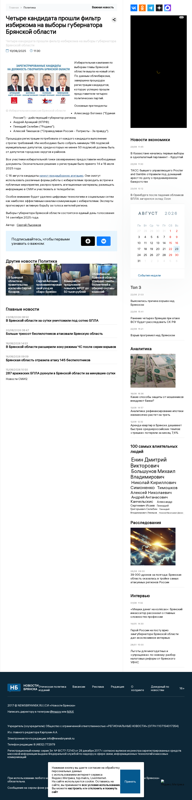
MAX (70, 711)
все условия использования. (101, 785)
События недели (149, 275)
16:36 (141, 393)
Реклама (98, 686)
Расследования (145, 522)
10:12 (140, 188)
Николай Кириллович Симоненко (153, 485)
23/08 (133, 146)
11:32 (140, 602)
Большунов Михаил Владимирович (152, 474)
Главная (14, 7)
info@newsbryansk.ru (60, 738)
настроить (75, 788)
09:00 (141, 571)
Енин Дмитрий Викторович (148, 462)
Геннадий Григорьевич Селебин (149, 507)
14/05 (133, 623)
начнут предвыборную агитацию (61, 175)
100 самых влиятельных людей (153, 449)
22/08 (133, 294)
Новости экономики (150, 139)
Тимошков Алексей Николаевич (154, 490)
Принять (130, 781)
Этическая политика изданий (52, 688)
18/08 (133, 393)
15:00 (141, 644)
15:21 (140, 328)
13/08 (133, 407)
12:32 (140, 421)
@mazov (55, 711)
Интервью (140, 595)
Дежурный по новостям (160, 688)
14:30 (141, 623)
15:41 (140, 311)
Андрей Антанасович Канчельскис (149, 499)
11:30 (140, 164)
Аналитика (141, 348)
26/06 (133, 571)
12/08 (133, 421)
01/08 (133, 602)
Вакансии (78, 686)
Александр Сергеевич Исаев (151, 503)
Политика (30, 7)
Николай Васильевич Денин (171, 513)
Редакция (117, 686)
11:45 (140, 146)
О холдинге (137, 688)
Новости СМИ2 (17, 379)
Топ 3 (135, 287)
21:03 (141, 294)
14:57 (140, 407)
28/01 (133, 644)
